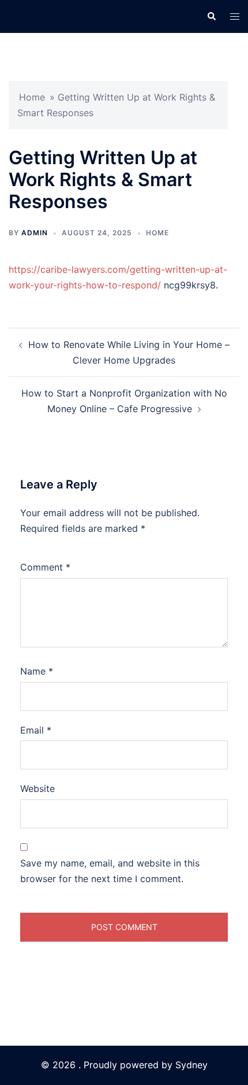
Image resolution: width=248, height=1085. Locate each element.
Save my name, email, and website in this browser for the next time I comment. (110, 870)
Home (32, 97)
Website (37, 788)
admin (34, 232)
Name (36, 671)
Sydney (191, 1065)
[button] (211, 16)
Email (35, 730)
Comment (45, 567)
